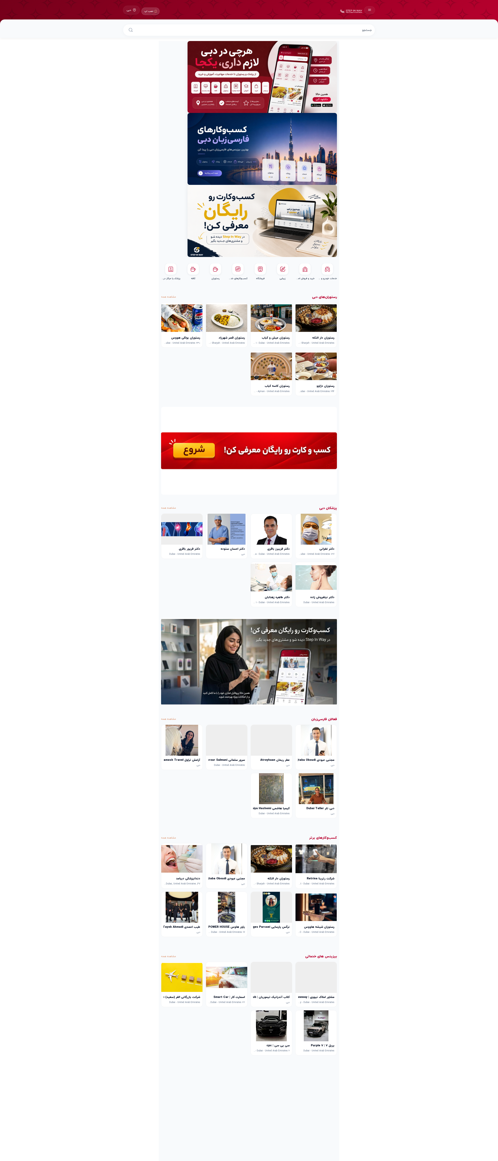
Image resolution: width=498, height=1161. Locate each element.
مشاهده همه (168, 296)
